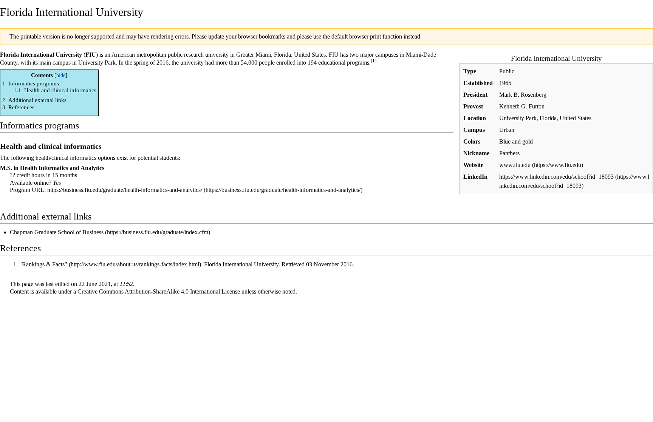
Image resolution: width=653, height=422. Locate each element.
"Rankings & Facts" (43, 264)
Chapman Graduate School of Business (57, 232)
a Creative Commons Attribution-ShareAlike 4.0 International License (156, 291)
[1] (373, 60)
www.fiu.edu (515, 165)
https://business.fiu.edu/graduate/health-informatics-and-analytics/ (124, 190)
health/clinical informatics (66, 158)
